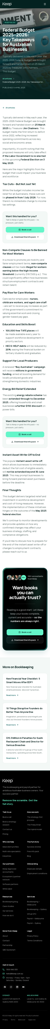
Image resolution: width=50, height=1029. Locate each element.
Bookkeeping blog (10, 901)
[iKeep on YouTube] (23, 987)
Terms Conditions (34, 940)
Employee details (34, 869)
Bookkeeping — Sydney (37, 909)
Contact (6, 940)
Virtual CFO (31, 914)
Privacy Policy (32, 936)
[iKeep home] (7, 4)
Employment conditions (37, 873)
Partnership (7, 945)
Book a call (26, 229)
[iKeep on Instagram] (11, 987)
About (5, 936)
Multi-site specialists (12, 851)
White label (7, 889)
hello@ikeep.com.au (14, 973)
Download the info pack (25, 237)
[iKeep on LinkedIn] (17, 987)
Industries (7, 856)
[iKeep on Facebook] (5, 987)
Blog (29, 856)
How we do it (8, 915)
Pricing (5, 834)
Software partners (10, 884)
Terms (13, 1020)
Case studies (8, 906)
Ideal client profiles (11, 847)
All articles (7, 78)
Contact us (7, 829)
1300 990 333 (12, 969)
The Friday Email (34, 825)
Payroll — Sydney (34, 923)
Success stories (34, 847)
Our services (8, 911)
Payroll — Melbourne (35, 918)
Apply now (32, 1020)
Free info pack (33, 851)
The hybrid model (34, 829)
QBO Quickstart (9, 950)
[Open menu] (44, 4)
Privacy (5, 1020)
